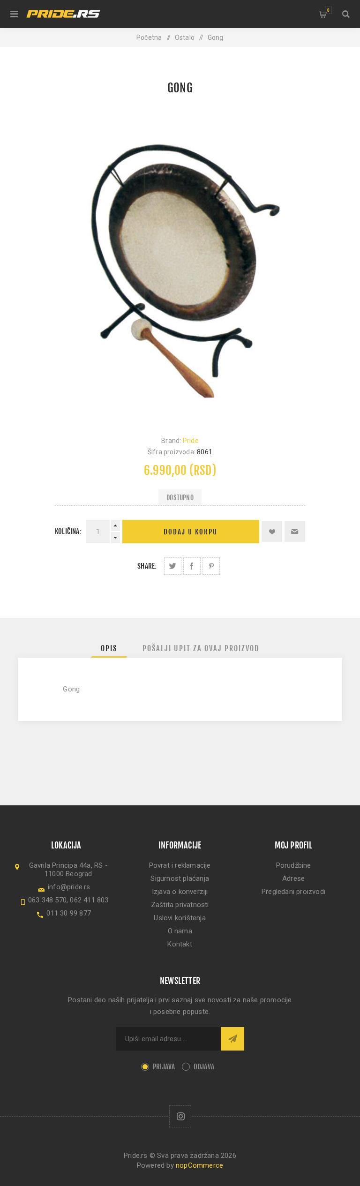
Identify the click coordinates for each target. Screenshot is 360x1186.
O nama (180, 931)
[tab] (109, 648)
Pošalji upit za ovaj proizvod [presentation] (200, 648)
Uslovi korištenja (179, 918)
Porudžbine (293, 865)
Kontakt (179, 944)
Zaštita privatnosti (180, 905)
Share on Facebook (192, 566)
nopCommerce (199, 1165)
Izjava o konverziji (180, 891)
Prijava (164, 1066)
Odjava (204, 1066)
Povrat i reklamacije (180, 865)
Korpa (328, 10)
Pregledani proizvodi (293, 891)
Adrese (293, 878)
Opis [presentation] (109, 648)
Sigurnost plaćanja (179, 878)
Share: (147, 566)
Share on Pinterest (211, 566)
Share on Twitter (172, 566)
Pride (191, 440)
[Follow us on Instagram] (180, 1116)
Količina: (68, 531)
